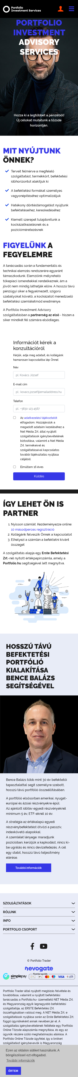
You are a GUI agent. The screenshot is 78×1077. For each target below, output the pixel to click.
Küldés (39, 476)
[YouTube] (42, 946)
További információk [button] (20, 1060)
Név (16, 367)
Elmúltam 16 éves (31, 467)
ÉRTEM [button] (13, 1070)
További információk (28, 867)
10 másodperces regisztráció (32, 529)
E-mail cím (20, 384)
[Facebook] (34, 946)
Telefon (18, 401)
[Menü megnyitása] (71, 9)
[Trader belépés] (61, 9)
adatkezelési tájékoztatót (40, 417)
